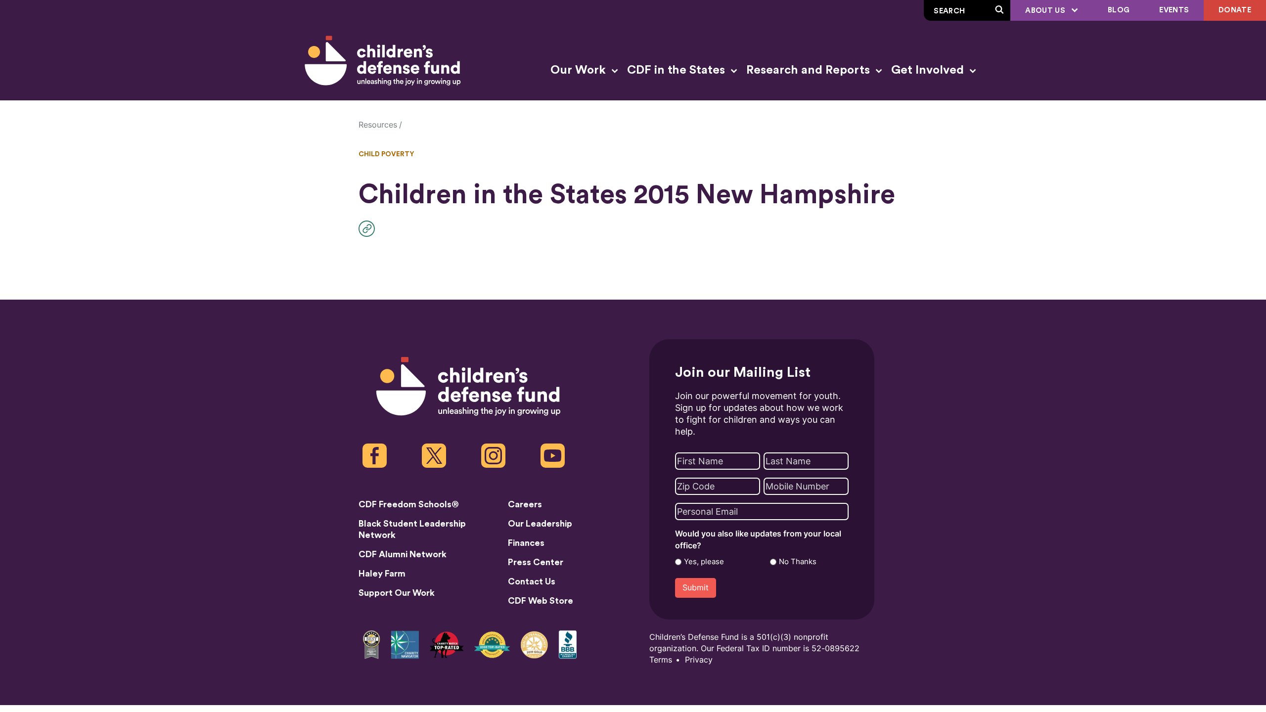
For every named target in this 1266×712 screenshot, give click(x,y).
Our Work (579, 70)
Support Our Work (397, 592)
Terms (660, 660)
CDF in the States (677, 70)
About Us (1046, 10)
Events (1174, 10)
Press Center (535, 562)
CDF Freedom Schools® (409, 504)
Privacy (699, 660)
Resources (378, 125)
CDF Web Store (540, 600)
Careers (525, 504)
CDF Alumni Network (403, 554)
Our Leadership (540, 523)
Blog (1119, 10)
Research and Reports (809, 70)
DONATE (1235, 10)
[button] (369, 229)
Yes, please (704, 561)
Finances (526, 542)
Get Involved (929, 70)
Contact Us (531, 581)
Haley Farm (382, 573)
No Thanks (797, 561)
